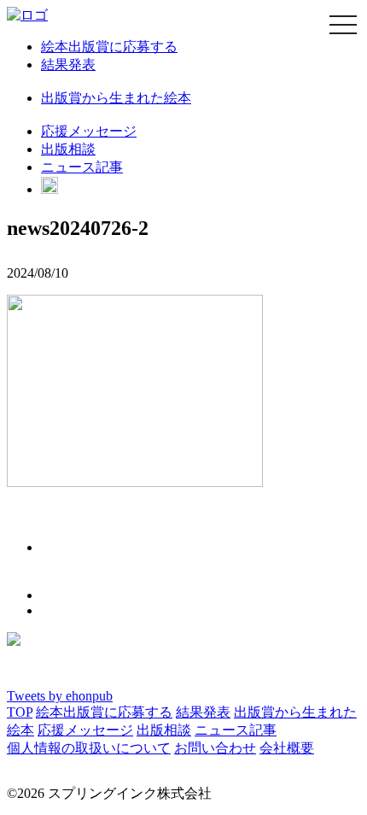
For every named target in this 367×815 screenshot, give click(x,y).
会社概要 (286, 748)
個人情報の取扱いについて (89, 748)
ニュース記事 (82, 167)
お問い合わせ (215, 748)
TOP (19, 712)
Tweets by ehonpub (60, 696)
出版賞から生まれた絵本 (116, 98)
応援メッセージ (89, 131)
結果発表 (68, 64)
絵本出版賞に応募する (109, 46)
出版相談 (68, 149)
